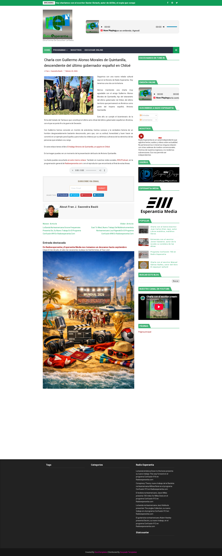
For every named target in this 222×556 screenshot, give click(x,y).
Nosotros (76, 50)
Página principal (144, 332)
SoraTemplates (101, 552)
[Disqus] (88, 421)
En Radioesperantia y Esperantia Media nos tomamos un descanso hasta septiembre (85, 247)
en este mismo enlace (77, 160)
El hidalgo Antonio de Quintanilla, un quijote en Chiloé (88, 147)
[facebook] (168, 3)
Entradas (145, 115)
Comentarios (146, 120)
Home (47, 50)
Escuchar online (94, 50)
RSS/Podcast (122, 160)
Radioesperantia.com (73, 163)
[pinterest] (172, 3)
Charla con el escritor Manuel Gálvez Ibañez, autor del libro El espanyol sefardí (164, 264)
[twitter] (177, 3)
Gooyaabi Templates (128, 552)
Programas (59, 50)
